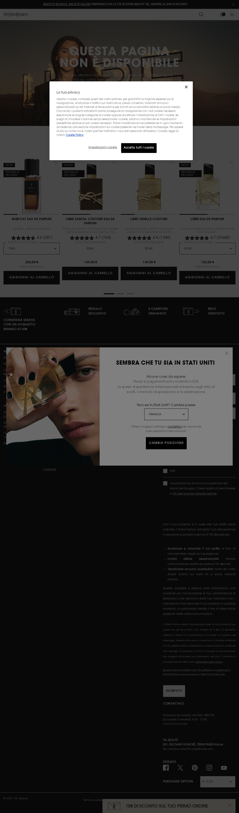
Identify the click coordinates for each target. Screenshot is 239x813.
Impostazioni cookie (102, 147)
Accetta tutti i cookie (139, 148)
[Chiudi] (186, 87)
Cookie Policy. (75, 135)
